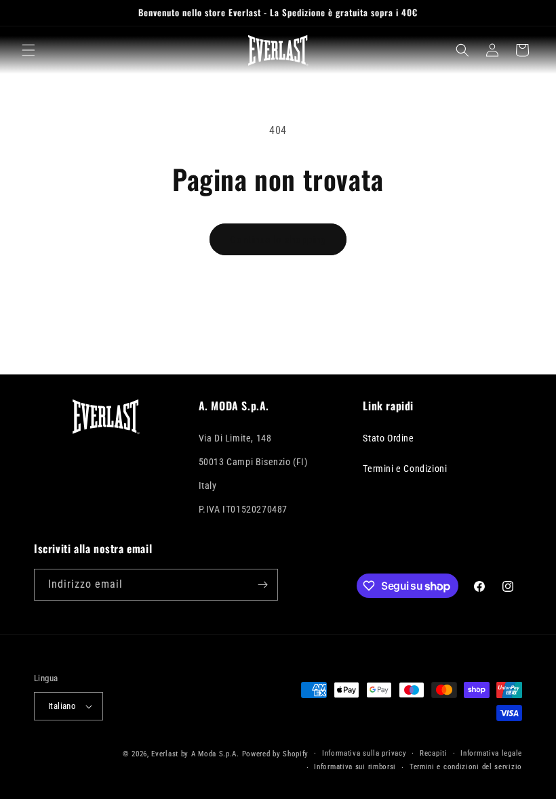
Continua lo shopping (278, 240)
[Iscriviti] (262, 585)
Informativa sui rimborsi (355, 766)
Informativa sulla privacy (364, 753)
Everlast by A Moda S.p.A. (195, 754)
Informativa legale (491, 753)
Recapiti (434, 753)
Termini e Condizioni (405, 468)
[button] (28, 50)
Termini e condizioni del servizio (466, 766)
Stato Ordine (388, 438)
